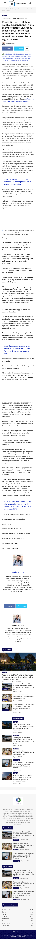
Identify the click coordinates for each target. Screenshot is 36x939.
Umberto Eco (11, 43)
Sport (7, 9)
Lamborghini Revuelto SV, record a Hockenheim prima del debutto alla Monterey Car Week (23, 686)
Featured (5, 689)
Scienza (4, 672)
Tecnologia (5, 710)
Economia (5, 700)
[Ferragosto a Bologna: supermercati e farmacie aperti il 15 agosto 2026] (7, 698)
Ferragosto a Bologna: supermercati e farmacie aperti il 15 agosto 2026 (23, 696)
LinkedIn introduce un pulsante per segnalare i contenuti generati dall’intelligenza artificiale (23, 707)
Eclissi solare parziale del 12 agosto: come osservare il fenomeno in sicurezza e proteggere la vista (22, 778)
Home (3, 9)
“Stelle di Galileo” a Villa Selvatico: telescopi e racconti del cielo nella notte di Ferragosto (17, 677)
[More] (27, 49)
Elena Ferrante (6, 681)
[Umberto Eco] (4, 43)
